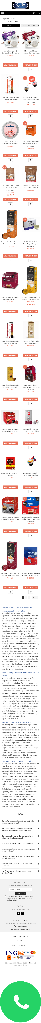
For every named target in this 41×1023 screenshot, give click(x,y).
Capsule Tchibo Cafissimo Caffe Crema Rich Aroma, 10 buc (10, 243)
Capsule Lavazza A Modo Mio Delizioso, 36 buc (30, 143)
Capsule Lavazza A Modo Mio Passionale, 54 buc (10, 430)
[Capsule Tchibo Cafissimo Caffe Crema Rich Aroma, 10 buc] (10, 224)
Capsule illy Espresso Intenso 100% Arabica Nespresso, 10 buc (30, 430)
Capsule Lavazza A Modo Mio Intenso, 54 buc (10, 298)
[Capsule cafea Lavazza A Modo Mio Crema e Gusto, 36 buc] (31, 505)
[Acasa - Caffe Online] (20, 5)
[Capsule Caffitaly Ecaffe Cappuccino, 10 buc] (31, 330)
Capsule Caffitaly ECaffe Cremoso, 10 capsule (10, 99)
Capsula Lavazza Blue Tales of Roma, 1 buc (30, 474)
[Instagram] (22, 913)
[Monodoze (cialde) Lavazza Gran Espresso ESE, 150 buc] (31, 374)
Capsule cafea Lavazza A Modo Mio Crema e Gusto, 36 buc (31, 518)
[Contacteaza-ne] (28, 13)
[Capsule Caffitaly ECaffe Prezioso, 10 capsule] (10, 374)
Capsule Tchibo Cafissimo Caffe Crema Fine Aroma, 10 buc (31, 298)
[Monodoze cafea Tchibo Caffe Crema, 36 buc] (10, 174)
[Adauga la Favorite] (10, 69)
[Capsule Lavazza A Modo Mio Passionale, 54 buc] (10, 418)
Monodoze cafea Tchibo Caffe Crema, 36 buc (10, 186)
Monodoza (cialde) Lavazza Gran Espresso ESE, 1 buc (31, 52)
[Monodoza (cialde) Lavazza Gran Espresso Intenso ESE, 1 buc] (10, 39)
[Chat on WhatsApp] (20, 1022)
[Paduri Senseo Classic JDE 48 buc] (10, 462)
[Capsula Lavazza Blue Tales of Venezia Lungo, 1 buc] (10, 130)
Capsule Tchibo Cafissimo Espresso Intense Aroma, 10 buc (10, 574)
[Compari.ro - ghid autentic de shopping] (20, 973)
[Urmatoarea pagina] (36, 597)
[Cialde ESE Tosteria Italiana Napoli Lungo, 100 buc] (31, 224)
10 (33, 598)
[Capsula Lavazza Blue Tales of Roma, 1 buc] (31, 462)
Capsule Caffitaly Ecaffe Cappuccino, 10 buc (31, 342)
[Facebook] (18, 913)
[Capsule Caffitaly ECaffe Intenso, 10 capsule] (10, 330)
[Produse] (3, 13)
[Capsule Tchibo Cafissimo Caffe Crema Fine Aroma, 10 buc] (31, 280)
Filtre (11, 25)
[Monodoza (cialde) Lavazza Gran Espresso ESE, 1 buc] (31, 39)
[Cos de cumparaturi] (33, 13)
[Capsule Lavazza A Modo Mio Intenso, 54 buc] (10, 280)
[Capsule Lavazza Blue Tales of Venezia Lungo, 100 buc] (31, 85)
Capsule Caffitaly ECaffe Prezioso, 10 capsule (10, 386)
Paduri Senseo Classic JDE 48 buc (10, 474)
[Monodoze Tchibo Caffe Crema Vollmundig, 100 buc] (31, 174)
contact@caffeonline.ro (21, 929)
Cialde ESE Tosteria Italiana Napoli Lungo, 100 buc (31, 243)
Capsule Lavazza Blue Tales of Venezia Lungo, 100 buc (30, 99)
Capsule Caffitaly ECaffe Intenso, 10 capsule (10, 342)
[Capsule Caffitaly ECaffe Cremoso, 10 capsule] (10, 85)
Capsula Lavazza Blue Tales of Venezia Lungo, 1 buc (10, 143)
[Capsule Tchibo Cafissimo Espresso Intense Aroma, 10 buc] (10, 555)
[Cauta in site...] (38, 13)
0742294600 (22, 926)
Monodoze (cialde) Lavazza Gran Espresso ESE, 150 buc (31, 386)
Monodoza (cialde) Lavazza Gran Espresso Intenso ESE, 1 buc (10, 52)
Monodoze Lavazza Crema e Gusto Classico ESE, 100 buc (31, 574)
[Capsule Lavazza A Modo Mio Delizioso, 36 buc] (31, 130)
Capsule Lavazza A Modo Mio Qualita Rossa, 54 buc (10, 518)
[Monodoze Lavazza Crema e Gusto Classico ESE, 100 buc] (31, 556)
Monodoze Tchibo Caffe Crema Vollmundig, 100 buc (30, 186)
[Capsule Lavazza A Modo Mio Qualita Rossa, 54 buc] (10, 505)
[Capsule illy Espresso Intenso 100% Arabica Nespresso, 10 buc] (31, 418)
